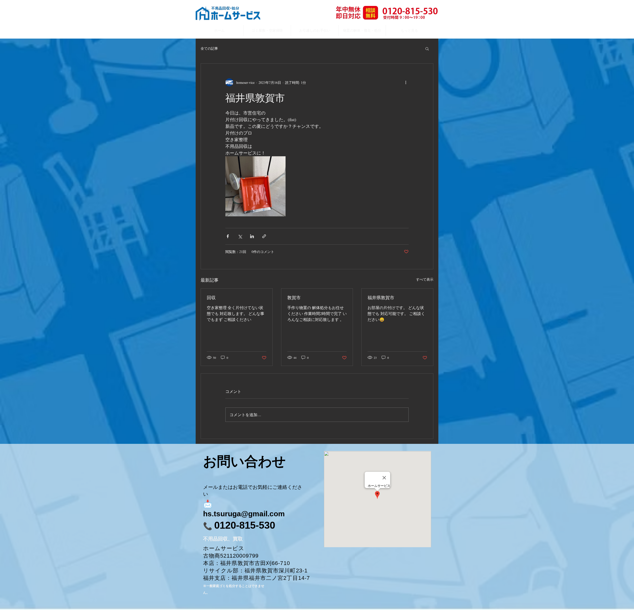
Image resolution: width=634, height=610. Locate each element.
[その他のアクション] (406, 82)
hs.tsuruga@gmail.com (244, 514)
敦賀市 (294, 297)
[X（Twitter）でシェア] (240, 236)
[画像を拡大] (255, 186)
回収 (211, 297)
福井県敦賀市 (381, 297)
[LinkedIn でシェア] (252, 236)
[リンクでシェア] (264, 236)
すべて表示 (424, 279)
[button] (427, 48)
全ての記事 (209, 48)
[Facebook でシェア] (227, 236)
